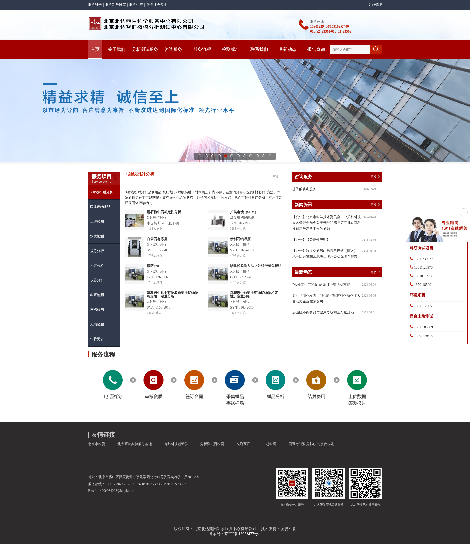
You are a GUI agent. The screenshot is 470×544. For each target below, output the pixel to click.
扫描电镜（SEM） (244, 212)
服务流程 (202, 49)
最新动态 (287, 49)
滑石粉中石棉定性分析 (164, 212)
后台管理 (375, 5)
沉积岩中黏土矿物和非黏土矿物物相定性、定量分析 (172, 294)
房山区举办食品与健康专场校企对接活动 (323, 312)
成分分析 (97, 251)
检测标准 (230, 49)
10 (257, 155)
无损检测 (97, 324)
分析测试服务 (145, 49)
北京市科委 (96, 444)
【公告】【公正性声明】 (311, 240)
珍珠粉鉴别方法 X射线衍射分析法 (256, 266)
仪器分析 (97, 280)
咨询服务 (173, 49)
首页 (95, 49)
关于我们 (116, 49)
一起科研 (269, 444)
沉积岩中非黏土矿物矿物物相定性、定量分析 (254, 294)
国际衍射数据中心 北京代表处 (311, 444)
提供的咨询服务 (304, 189)
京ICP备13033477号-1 (242, 534)
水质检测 (97, 236)
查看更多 (97, 339)
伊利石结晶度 (240, 239)
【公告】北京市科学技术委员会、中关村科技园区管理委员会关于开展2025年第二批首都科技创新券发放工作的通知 (326, 223)
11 (263, 155)
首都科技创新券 (176, 444)
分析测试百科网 (212, 444)
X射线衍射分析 (101, 192)
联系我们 (259, 49)
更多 (276, 176)
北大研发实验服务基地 (135, 444)
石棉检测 (97, 310)
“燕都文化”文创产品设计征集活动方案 (321, 284)
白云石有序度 (157, 239)
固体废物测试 (100, 207)
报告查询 (316, 49)
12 (270, 155)
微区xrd (153, 266)
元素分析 (97, 265)
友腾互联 (243, 444)
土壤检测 (97, 221)
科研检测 (97, 295)
